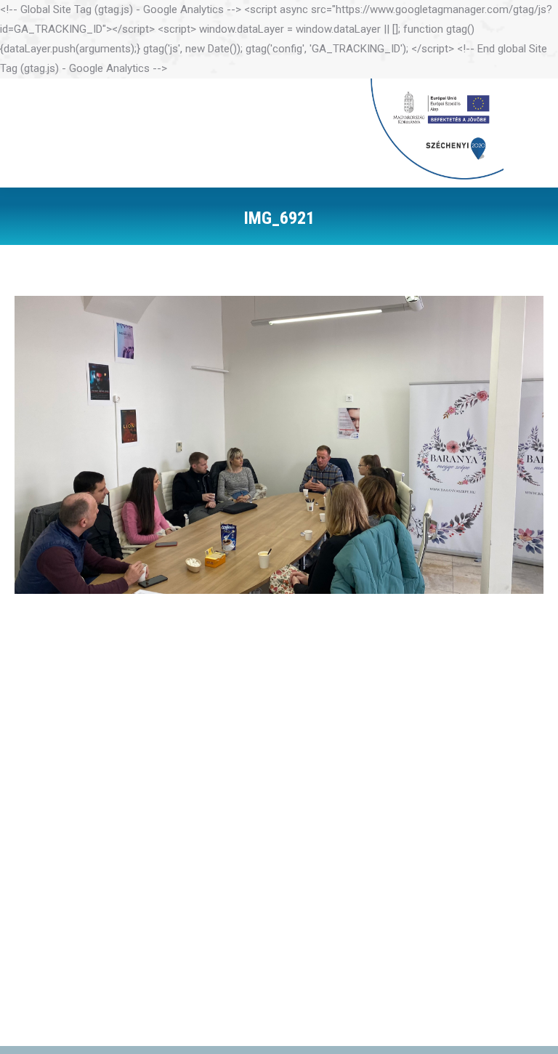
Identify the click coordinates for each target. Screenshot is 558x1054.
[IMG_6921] (279, 445)
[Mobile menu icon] (526, 133)
